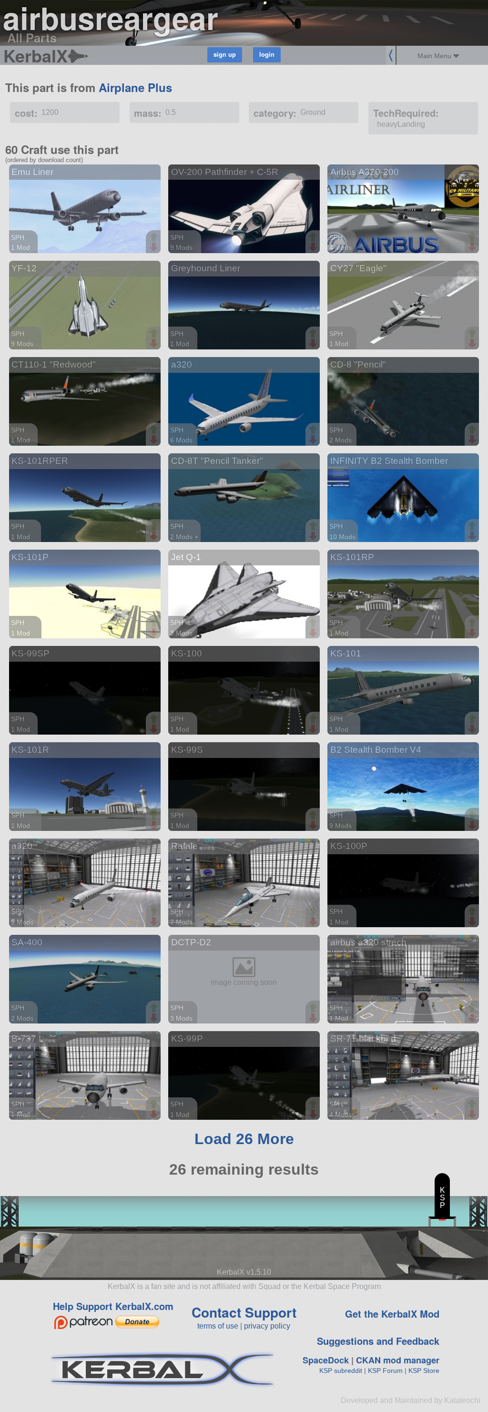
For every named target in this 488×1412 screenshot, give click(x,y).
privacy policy (267, 1326)
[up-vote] (155, 238)
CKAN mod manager (397, 1360)
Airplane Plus (135, 87)
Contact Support (244, 1312)
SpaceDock (326, 1360)
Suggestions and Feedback (378, 1341)
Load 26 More (244, 1138)
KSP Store (423, 1370)
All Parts (32, 37)
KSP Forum (385, 1370)
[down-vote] (155, 247)
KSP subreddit (340, 1370)
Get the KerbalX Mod (392, 1313)
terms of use (217, 1326)
